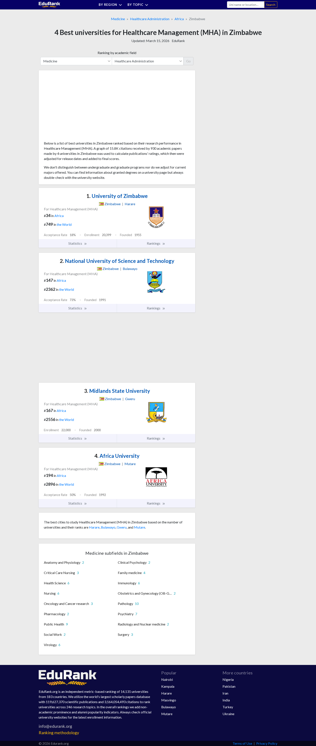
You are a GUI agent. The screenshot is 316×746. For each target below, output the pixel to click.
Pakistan (228, 686)
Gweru (122, 527)
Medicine (118, 19)
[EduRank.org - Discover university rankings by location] (49, 4)
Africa (179, 19)
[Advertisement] (76, 107)
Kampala (167, 686)
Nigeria (228, 679)
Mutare (139, 527)
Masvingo (168, 700)
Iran (225, 693)
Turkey (227, 707)
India (226, 700)
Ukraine (228, 714)
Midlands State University (117, 391)
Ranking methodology (59, 732)
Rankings (154, 243)
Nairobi (167, 679)
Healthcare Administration (149, 19)
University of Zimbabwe (117, 196)
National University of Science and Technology (117, 261)
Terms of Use (242, 743)
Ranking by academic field (117, 53)
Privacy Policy (266, 743)
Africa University (117, 456)
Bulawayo (108, 527)
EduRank (178, 41)
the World (64, 224)
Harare (94, 527)
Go (188, 61)
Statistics (75, 243)
